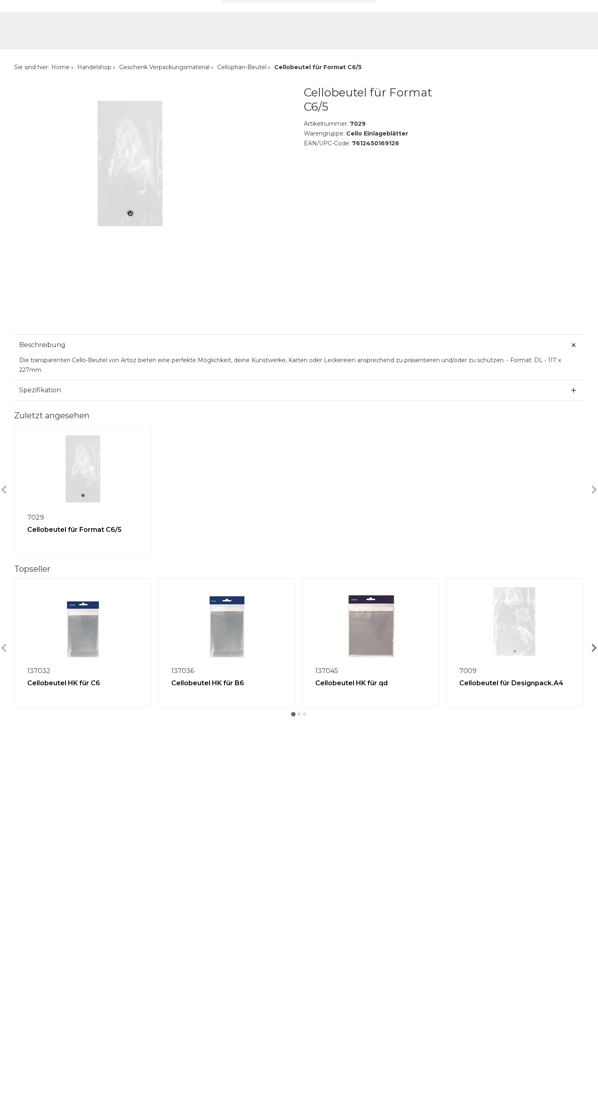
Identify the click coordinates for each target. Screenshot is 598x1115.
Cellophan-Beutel (241, 67)
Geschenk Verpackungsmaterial (164, 67)
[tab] (293, 714)
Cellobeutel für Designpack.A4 (511, 683)
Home (60, 67)
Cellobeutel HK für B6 (207, 683)
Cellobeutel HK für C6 (63, 683)
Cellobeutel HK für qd (351, 683)
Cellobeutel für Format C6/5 (74, 529)
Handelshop (94, 67)
